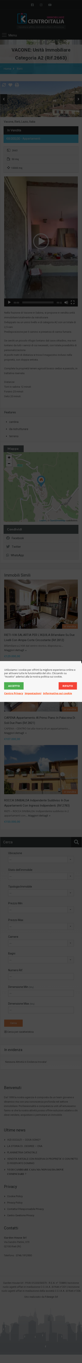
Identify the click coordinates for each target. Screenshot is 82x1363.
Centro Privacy (13, 693)
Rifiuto (67, 686)
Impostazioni (33, 693)
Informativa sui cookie (57, 693)
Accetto (14, 686)
